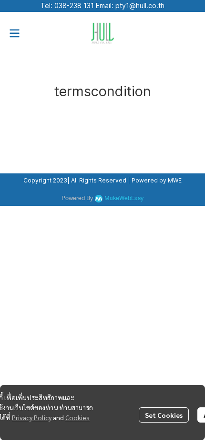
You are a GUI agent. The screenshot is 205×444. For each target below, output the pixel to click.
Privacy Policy (31, 417)
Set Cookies (164, 415)
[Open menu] (14, 33)
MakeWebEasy (124, 198)
